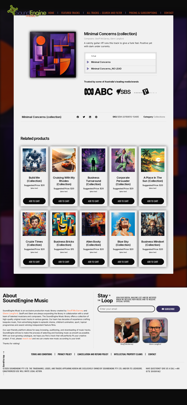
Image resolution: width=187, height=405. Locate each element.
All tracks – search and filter (104, 13)
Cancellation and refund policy (92, 354)
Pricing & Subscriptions (143, 13)
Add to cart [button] (34, 201)
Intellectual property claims (128, 354)
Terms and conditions (41, 354)
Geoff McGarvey (75, 310)
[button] (78, 117)
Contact (168, 13)
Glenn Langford (10, 313)
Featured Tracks (70, 13)
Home (51, 13)
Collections (159, 116)
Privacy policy (65, 354)
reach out (27, 338)
